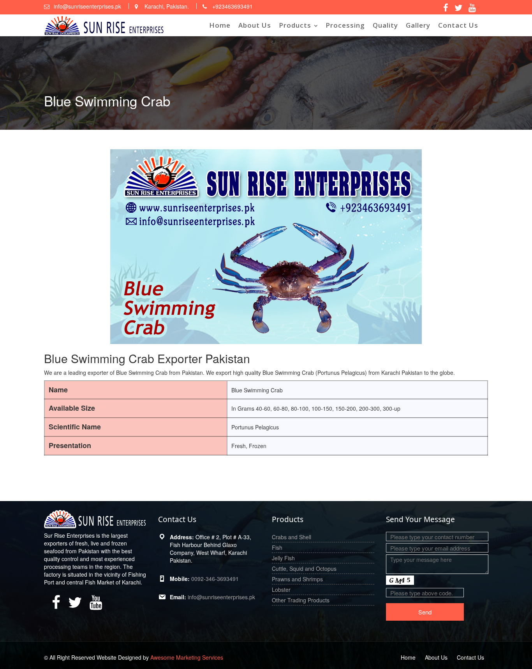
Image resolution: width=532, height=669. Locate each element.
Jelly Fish (283, 558)
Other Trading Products (300, 600)
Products (295, 25)
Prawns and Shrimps (297, 579)
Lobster (281, 589)
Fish (277, 547)
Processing (345, 25)
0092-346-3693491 (215, 579)
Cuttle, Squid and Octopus (304, 568)
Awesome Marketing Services (186, 657)
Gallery (418, 25)
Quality (385, 25)
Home (220, 25)
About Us (254, 25)
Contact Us (458, 25)
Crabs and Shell (291, 537)
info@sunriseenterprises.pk (221, 597)
